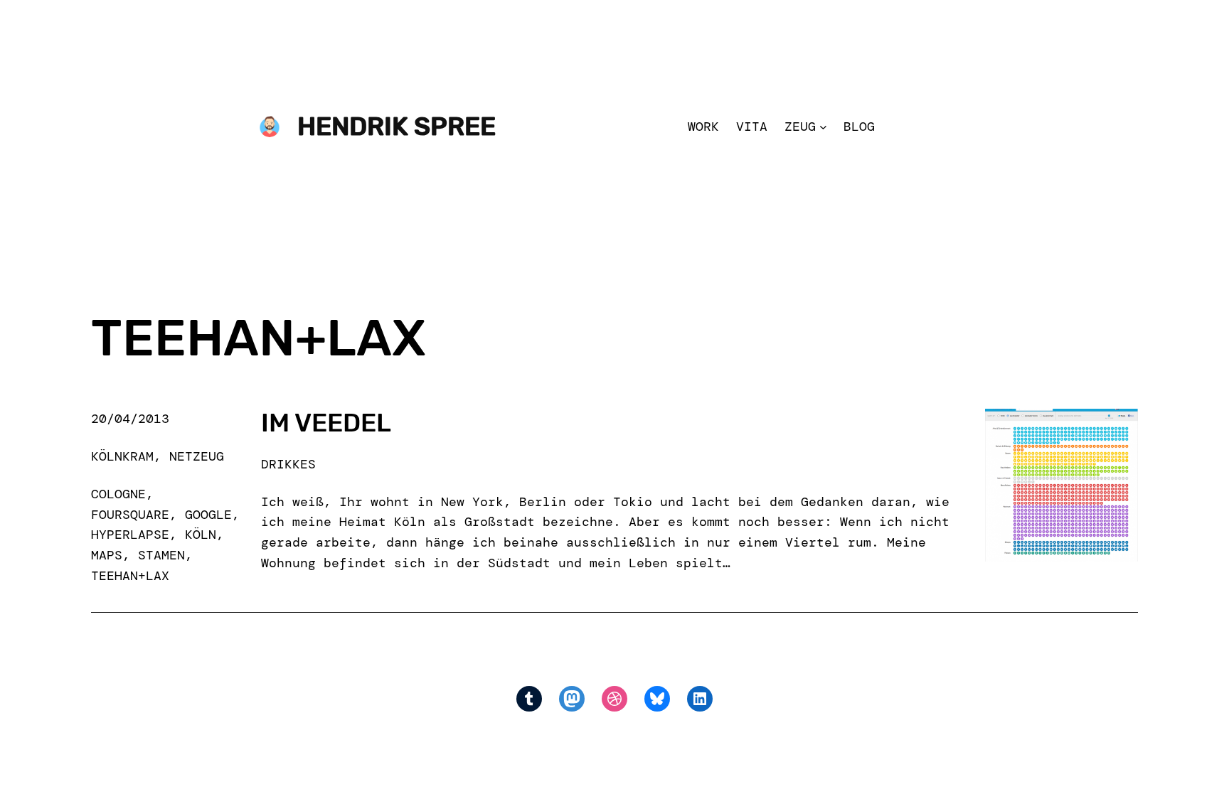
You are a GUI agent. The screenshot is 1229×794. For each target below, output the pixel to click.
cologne (118, 494)
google (208, 514)
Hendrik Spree (396, 126)
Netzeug (196, 456)
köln (200, 534)
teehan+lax (130, 575)
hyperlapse (130, 534)
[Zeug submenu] (823, 127)
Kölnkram (122, 456)
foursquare (130, 514)
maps (106, 555)
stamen (161, 555)
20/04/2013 (130, 418)
